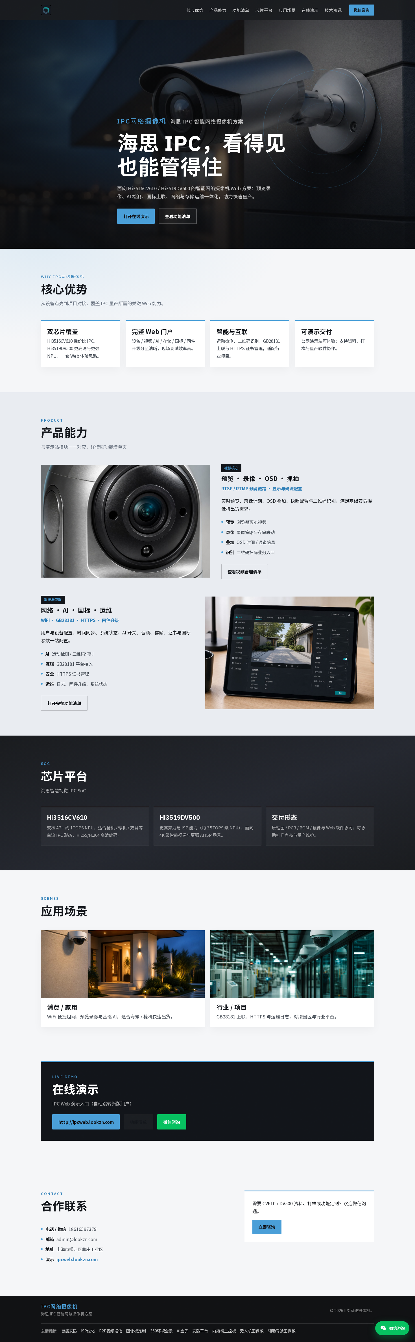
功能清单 (240, 10)
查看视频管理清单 (244, 571)
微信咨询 (362, 10)
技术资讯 (333, 10)
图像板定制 (136, 1331)
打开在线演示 (136, 216)
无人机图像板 (252, 1331)
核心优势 (194, 10)
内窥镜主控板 (224, 1331)
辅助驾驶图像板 (282, 1331)
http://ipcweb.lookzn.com (86, 1122)
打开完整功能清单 (64, 703)
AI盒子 (182, 1331)
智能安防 (69, 1331)
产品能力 (217, 10)
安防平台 (200, 1331)
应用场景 (287, 10)
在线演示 (310, 10)
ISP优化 (88, 1331)
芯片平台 (263, 10)
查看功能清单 (177, 216)
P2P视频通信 (110, 1331)
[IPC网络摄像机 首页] (46, 10)
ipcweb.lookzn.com (77, 1259)
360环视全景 (161, 1331)
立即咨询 (266, 1227)
